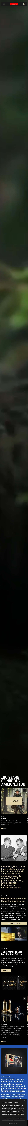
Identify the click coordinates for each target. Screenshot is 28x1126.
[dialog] (13, 1112)
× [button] (24, 1100)
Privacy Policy (21, 1114)
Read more (5, 970)
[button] (13, 1123)
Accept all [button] (7, 1119)
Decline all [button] (19, 1119)
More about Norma (13, 923)
